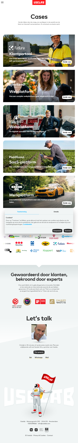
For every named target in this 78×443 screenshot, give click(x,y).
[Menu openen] (2, 2)
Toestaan (68, 230)
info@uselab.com (44, 423)
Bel (30, 357)
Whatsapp (38, 357)
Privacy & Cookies (39, 435)
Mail (47, 357)
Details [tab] (56, 212)
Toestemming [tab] (22, 212)
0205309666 (32, 423)
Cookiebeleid (27, 224)
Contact (50, 435)
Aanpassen (57, 230)
